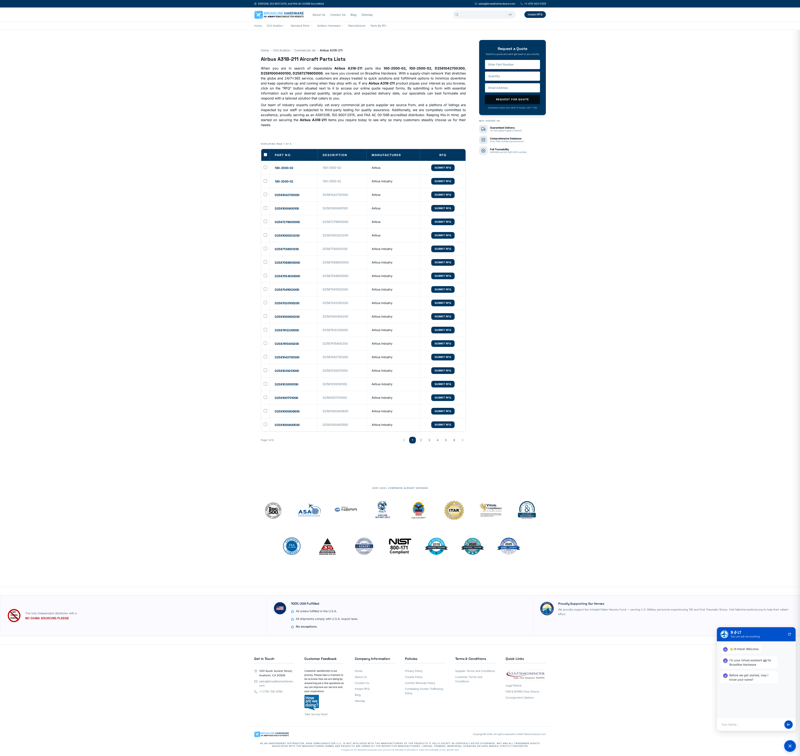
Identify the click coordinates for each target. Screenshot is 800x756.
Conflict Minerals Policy (420, 683)
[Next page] (462, 440)
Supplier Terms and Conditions (475, 671)
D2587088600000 (287, 262)
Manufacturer (357, 25)
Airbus (376, 167)
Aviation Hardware (328, 25)
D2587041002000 (287, 289)
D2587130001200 (287, 249)
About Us (318, 14)
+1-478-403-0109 (535, 3)
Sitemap (367, 14)
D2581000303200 (287, 235)
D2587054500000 (287, 276)
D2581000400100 (287, 208)
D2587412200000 (287, 330)
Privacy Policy (413, 671)
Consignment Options (520, 697)
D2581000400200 (287, 316)
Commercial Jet (305, 50)
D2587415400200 (287, 343)
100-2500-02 (284, 168)
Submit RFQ (443, 167)
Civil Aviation (275, 25)
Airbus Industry (382, 181)
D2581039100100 (286, 384)
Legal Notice (514, 685)
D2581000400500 (287, 425)
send (788, 724)
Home (258, 25)
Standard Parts (300, 25)
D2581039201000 (287, 370)
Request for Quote (512, 99)
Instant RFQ (535, 14)
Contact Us (337, 14)
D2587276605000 (287, 222)
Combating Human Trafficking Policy (424, 691)
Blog (353, 14)
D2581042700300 (287, 195)
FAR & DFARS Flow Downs (522, 691)
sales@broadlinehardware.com (497, 3)
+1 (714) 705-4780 (270, 691)
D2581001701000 (286, 398)
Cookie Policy (413, 677)
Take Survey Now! (316, 714)
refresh (789, 634)
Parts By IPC (378, 25)
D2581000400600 (287, 411)
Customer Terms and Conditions (468, 679)
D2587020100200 (287, 303)
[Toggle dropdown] (284, 26)
